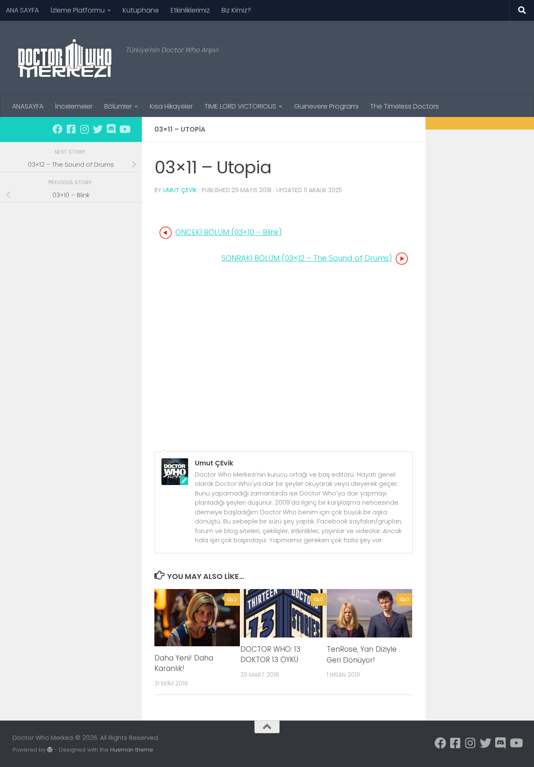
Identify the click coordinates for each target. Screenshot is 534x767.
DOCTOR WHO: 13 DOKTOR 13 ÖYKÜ (270, 654)
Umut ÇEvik (180, 190)
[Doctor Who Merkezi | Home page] (65, 58)
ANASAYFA (27, 106)
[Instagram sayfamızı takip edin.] (84, 129)
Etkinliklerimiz (190, 10)
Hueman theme (131, 750)
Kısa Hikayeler (171, 106)
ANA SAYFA (22, 10)
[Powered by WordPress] (50, 749)
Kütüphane (141, 10)
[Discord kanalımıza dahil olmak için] (111, 129)
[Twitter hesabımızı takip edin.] (98, 129)
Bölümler (118, 106)
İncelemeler (74, 106)
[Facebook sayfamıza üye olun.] (58, 129)
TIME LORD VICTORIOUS (240, 106)
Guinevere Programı (326, 106)
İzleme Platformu (77, 10)
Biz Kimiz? (236, 10)
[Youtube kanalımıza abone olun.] (124, 129)
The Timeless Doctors (404, 106)
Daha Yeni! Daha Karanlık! (183, 663)
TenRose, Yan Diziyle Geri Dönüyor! (362, 654)
